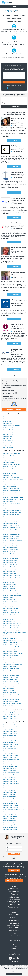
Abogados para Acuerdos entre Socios (12, 490)
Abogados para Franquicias (9, 586)
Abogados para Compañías (9, 532)
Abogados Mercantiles (8, 445)
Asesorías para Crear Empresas (14, 925)
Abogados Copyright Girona (9, 768)
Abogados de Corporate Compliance (11, 464)
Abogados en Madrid (14, 888)
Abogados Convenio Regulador (14, 901)
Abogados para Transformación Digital (12, 694)
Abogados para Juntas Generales (11, 612)
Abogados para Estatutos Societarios (12, 577)
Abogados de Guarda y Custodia (14, 906)
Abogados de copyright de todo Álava (12, 712)
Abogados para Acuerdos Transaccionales (13, 495)
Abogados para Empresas (9, 571)
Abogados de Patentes (8, 697)
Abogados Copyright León (9, 785)
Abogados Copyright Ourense (10, 801)
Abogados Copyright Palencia (10, 803)
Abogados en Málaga (14, 894)
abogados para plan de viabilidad (11, 646)
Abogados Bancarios (8, 419)
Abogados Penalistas (8, 447)
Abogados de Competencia (9, 458)
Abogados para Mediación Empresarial (12, 623)
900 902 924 (14, 948)
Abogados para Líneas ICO (9, 614)
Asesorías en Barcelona (14, 915)
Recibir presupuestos (14, 82)
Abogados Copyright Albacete (10, 731)
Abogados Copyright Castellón (10, 757)
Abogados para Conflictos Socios (11, 538)
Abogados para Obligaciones (10, 638)
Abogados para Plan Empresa (10, 649)
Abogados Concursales (8, 423)
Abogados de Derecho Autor (9, 466)
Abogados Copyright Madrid (9, 792)
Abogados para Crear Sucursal (10, 560)
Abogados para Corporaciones (10, 547)
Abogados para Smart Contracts (10, 677)
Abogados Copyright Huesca (9, 777)
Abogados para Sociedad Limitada (11, 684)
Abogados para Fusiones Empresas (11, 590)
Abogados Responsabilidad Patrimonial (12, 703)
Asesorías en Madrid (14, 914)
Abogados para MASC (8, 619)
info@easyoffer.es (14, 953)
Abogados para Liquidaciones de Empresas (13, 482)
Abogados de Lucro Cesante (9, 473)
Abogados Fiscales (7, 438)
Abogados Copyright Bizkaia (9, 746)
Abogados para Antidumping (10, 505)
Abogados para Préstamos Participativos (13, 653)
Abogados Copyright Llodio (9, 716)
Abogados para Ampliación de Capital (12, 503)
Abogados (14, 886)
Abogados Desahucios (14, 907)
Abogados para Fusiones (9, 588)
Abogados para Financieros (9, 584)
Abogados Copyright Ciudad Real (11, 759)
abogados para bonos (8, 519)
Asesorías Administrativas (14, 935)
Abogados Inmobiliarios (8, 440)
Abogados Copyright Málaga (9, 794)
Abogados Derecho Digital (9, 468)
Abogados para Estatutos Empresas (11, 575)
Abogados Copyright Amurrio (10, 718)
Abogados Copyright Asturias (10, 737)
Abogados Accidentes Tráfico (14, 909)
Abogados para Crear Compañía (10, 549)
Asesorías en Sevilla (14, 922)
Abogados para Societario (9, 686)
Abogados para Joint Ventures (10, 601)
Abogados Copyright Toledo (9, 820)
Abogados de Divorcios (8, 429)
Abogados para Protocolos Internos (11, 657)
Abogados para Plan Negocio (10, 651)
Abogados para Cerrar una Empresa (11, 525)
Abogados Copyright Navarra (10, 798)
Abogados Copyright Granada (10, 770)
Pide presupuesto (14, 140)
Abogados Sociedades (8, 705)
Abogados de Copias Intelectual (10, 460)
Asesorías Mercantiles (14, 932)
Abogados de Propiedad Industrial (11, 699)
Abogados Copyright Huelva (9, 774)
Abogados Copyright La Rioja (10, 781)
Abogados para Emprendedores (10, 566)
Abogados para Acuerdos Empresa (11, 488)
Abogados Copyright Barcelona (10, 744)
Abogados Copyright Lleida (9, 788)
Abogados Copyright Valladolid (10, 825)
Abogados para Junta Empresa (10, 606)
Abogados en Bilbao (14, 893)
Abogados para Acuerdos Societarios (12, 492)
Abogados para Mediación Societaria (11, 627)
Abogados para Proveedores (9, 662)
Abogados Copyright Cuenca (9, 764)
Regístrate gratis (14, 870)
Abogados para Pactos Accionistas (11, 642)
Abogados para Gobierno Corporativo (12, 595)
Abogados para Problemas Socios (11, 655)
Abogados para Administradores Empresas (13, 497)
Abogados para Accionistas (9, 486)
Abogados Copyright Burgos (9, 748)
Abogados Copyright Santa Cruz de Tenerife (13, 809)
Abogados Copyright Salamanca (10, 807)
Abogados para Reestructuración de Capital (13, 664)
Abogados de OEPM (7, 475)
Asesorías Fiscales (14, 928)
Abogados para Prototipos (9, 660)
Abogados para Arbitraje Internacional (12, 512)
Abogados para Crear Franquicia (10, 553)
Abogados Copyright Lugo (9, 790)
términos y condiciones (14, 857)
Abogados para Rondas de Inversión (11, 668)
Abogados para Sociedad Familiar (11, 681)
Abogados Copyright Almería (9, 735)
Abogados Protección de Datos (10, 701)
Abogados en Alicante (14, 897)
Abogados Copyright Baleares (10, 742)
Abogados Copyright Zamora (10, 827)
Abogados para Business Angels (10, 521)
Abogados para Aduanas (9, 501)
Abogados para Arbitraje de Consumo (12, 510)
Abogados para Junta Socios (10, 610)
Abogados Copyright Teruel (9, 818)
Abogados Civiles (7, 421)
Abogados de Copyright (8, 462)
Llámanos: (14, 946)
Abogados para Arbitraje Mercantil (11, 514)
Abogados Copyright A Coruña (10, 727)
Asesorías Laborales (14, 930)
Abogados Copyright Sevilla (9, 814)
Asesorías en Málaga (14, 920)
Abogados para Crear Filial (9, 551)
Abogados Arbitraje (7, 508)
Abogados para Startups (9, 690)
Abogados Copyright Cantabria (10, 755)
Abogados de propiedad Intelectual (11, 477)
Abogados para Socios (8, 688)
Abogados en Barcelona (14, 889)
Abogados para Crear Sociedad (10, 558)
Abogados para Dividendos (9, 562)
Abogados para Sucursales (9, 692)
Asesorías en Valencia (14, 917)
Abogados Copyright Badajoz (10, 740)
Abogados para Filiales (8, 582)
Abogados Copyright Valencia (10, 822)
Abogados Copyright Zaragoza (10, 829)
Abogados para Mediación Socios (11, 630)
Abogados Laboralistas (8, 443)
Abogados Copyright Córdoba (10, 761)
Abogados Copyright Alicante (10, 733)
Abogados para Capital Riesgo (10, 523)
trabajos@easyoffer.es (14, 954)
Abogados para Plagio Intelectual (11, 644)
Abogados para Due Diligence (10, 564)
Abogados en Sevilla (14, 896)
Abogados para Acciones (9, 484)
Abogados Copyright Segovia (10, 812)
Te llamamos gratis (14, 853)
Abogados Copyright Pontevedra (10, 805)
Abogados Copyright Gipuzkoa (10, 766)
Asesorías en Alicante (14, 923)
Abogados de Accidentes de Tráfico (11, 425)
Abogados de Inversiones (9, 471)
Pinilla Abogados (15, 122)
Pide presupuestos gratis (14, 880)
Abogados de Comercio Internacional (11, 453)
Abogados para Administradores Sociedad (13, 499)
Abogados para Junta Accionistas (11, 604)
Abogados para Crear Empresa (10, 455)
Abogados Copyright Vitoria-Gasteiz (11, 714)
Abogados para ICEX (8, 597)
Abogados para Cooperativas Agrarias (12, 543)
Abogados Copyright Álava (9, 729)
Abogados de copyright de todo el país (12, 724)
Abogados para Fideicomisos (10, 580)
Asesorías (14, 912)
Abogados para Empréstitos (9, 573)
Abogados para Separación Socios (11, 675)
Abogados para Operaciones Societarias (12, 640)
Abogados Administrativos (9, 416)
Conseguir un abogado (14, 409)
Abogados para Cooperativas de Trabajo (12, 545)
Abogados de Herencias (8, 436)
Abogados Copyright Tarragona (10, 816)
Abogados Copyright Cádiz (9, 753)
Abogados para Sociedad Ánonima (11, 679)
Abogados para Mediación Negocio (11, 625)
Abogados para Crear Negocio (10, 556)
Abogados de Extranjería (8, 432)
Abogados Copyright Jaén (9, 779)
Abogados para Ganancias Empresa (11, 593)
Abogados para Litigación (9, 617)
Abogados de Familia (8, 434)
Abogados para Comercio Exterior (11, 529)
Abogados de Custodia (8, 427)
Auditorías (14, 933)
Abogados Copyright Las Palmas (11, 783)
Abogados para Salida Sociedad (10, 673)
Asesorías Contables (14, 927)
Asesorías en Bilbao (14, 919)
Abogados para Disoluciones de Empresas (13, 479)
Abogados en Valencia (14, 891)
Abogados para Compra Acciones (11, 536)
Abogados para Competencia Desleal (11, 534)
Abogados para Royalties (9, 670)
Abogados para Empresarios (9, 569)
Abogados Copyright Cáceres (10, 751)
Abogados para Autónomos (9, 516)
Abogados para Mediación (9, 621)
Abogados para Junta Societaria (10, 608)
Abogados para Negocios (9, 636)
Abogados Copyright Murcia (9, 796)
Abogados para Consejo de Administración (13, 540)
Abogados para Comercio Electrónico (12, 527)
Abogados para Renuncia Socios (10, 666)
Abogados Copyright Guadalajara (11, 772)
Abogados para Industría (9, 599)
